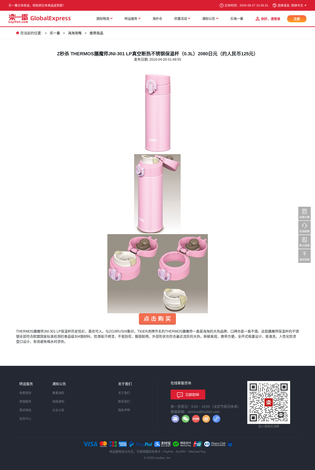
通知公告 (208, 18)
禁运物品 (25, 410)
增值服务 (25, 401)
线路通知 (58, 401)
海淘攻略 (75, 33)
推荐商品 (96, 33)
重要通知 (58, 393)
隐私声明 (124, 410)
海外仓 (157, 18)
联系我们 (124, 401)
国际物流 (102, 18)
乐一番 (55, 33)
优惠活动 (180, 18)
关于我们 (124, 393)
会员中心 (25, 418)
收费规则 (25, 393)
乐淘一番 (236, 18)
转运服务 (130, 18)
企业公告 (58, 410)
